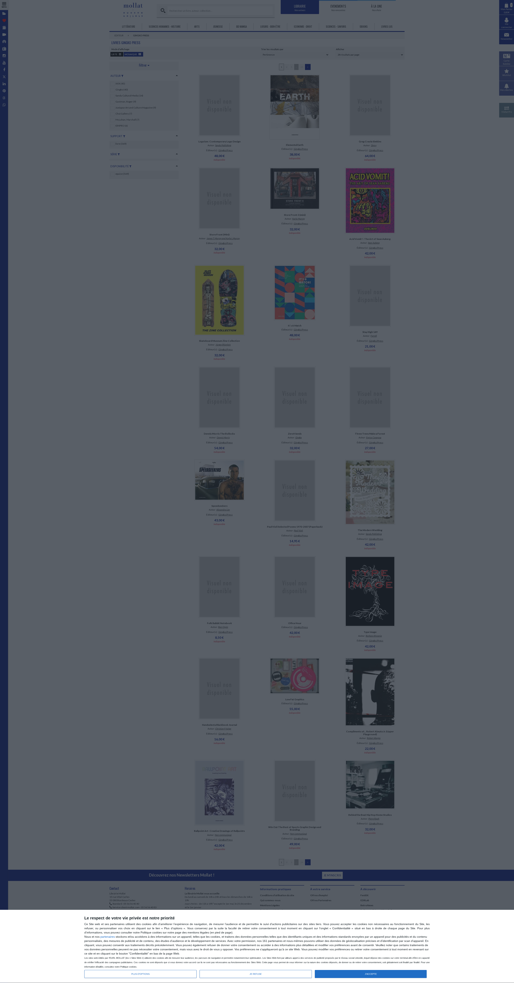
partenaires (107, 936)
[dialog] (257, 946)
